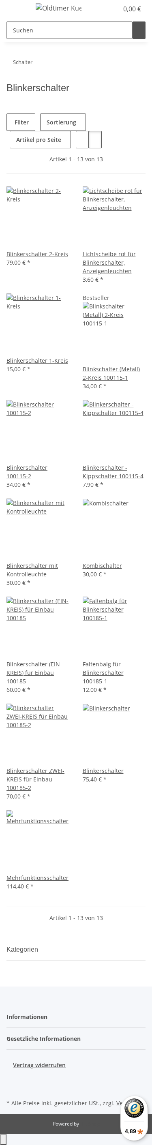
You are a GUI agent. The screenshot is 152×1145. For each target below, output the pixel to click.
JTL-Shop (90, 1123)
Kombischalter (102, 565)
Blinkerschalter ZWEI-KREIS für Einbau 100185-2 (35, 779)
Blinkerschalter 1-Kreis (37, 360)
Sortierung (61, 122)
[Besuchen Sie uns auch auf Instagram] (12, 1087)
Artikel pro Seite (38, 139)
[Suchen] (139, 30)
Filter (21, 122)
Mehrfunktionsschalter (37, 878)
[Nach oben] (3, 1139)
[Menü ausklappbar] (16, 9)
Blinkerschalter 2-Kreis (37, 254)
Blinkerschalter (103, 771)
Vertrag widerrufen (39, 1065)
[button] (103, 9)
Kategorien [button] (23, 949)
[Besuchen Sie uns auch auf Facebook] (12, 1078)
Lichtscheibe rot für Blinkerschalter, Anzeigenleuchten (109, 262)
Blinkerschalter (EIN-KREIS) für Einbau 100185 (34, 672)
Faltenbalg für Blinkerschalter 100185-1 (103, 672)
